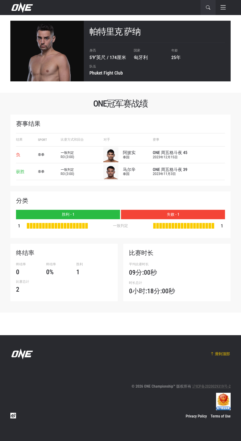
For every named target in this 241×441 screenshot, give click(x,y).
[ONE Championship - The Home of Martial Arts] (21, 7)
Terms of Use (221, 416)
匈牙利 (141, 57)
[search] (208, 7)
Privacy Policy (196, 416)
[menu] (223, 7)
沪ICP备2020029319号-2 (211, 386)
